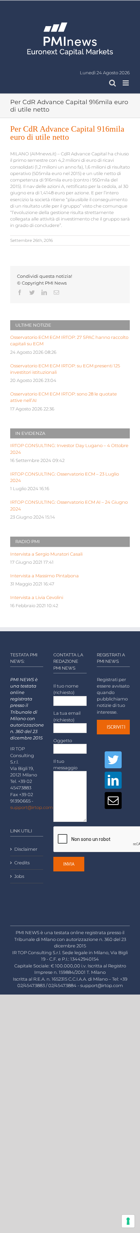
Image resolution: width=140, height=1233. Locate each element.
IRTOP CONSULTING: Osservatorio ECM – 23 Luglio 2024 (64, 477)
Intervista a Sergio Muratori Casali (46, 554)
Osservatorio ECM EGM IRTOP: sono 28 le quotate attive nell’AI (63, 397)
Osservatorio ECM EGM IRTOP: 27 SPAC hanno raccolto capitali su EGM (69, 340)
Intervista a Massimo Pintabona (44, 575)
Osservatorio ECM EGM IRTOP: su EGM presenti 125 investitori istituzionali (65, 369)
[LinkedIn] (113, 780)
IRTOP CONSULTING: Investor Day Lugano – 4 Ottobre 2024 (69, 449)
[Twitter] (113, 759)
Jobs (19, 876)
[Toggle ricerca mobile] (112, 82)
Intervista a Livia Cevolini (36, 597)
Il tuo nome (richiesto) (65, 689)
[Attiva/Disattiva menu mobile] (126, 82)
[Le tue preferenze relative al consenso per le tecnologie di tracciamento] (128, 1221)
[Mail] (113, 800)
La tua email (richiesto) (67, 716)
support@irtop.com (31, 807)
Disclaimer (25, 849)
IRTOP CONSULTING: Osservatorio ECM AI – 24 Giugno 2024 (69, 505)
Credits (22, 862)
